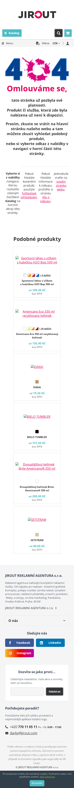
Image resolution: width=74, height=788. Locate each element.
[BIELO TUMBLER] (37, 415)
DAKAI (37, 387)
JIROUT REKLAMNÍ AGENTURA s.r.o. (29, 608)
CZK (55, 43)
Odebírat (55, 691)
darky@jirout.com (23, 733)
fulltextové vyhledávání (29, 195)
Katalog (14, 33)
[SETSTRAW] (37, 518)
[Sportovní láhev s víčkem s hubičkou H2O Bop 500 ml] (37, 259)
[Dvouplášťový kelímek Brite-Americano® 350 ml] (37, 465)
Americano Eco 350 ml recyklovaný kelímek (37, 335)
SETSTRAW (37, 540)
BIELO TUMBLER (37, 437)
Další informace (47, 776)
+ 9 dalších (45, 275)
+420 (23, 727)
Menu (9, 43)
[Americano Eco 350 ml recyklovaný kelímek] (37, 312)
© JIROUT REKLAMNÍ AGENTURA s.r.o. (37, 767)
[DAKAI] (37, 365)
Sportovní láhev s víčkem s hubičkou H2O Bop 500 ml (37, 282)
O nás (13, 621)
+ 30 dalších (45, 328)
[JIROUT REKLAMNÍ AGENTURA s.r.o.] (37, 14)
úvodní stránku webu (61, 185)
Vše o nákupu (45, 199)
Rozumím (37, 783)
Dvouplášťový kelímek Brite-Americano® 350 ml (37, 488)
